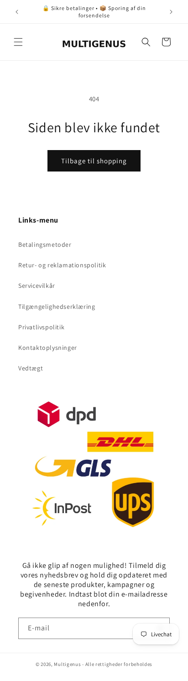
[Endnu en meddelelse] (171, 12)
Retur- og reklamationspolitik (62, 265)
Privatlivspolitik (41, 327)
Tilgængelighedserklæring (56, 306)
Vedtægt (30, 368)
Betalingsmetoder (45, 244)
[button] (18, 42)
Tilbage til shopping (94, 160)
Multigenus (67, 664)
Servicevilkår (36, 285)
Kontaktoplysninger (47, 347)
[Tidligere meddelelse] (17, 12)
